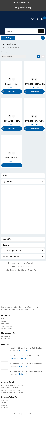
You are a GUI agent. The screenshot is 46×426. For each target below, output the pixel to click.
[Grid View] (38, 56)
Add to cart (12, 91)
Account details (6, 326)
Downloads (5, 321)
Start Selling (5, 336)
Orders (3, 319)
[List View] (43, 56)
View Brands (5, 338)
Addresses (5, 324)
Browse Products (7, 328)
